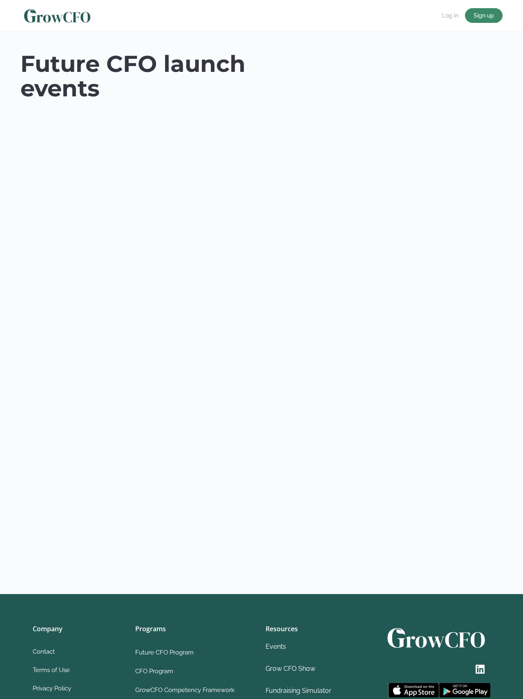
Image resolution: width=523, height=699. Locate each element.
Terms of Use (51, 670)
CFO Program (154, 671)
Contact (44, 651)
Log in (450, 15)
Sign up (484, 15)
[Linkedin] (480, 669)
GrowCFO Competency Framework (185, 690)
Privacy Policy (52, 688)
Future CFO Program (164, 652)
